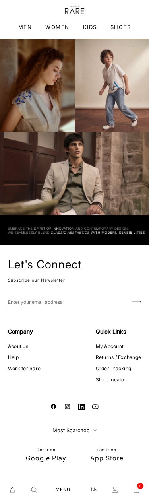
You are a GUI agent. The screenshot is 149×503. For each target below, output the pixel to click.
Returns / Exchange (118, 357)
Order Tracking (113, 368)
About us (18, 346)
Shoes (120, 27)
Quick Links (111, 331)
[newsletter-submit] (136, 302)
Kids (90, 27)
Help (13, 357)
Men (25, 27)
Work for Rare (24, 368)
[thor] (74, 9)
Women (57, 27)
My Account (110, 346)
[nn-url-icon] (94, 490)
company (20, 331)
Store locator (111, 380)
